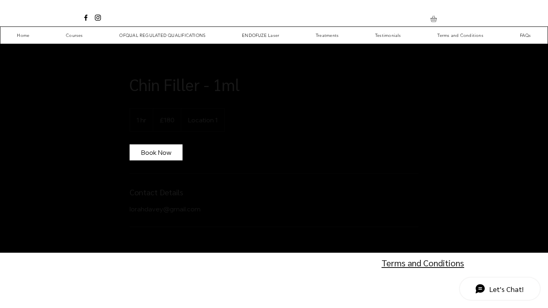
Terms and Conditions (423, 262)
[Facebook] (86, 18)
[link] (156, 152)
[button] (437, 19)
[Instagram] (98, 18)
